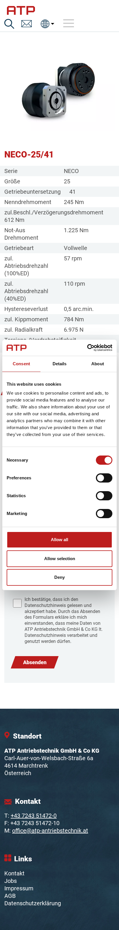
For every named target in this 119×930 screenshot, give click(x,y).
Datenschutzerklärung (32, 903)
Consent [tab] (21, 363)
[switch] (104, 478)
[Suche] (9, 24)
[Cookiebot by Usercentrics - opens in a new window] (87, 347)
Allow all (59, 539)
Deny (59, 577)
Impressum (19, 888)
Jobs (10, 880)
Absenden (35, 662)
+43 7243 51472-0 (34, 815)
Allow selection (59, 558)
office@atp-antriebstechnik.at (50, 830)
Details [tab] (60, 363)
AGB (10, 895)
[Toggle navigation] (68, 23)
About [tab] (97, 363)
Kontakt (14, 873)
